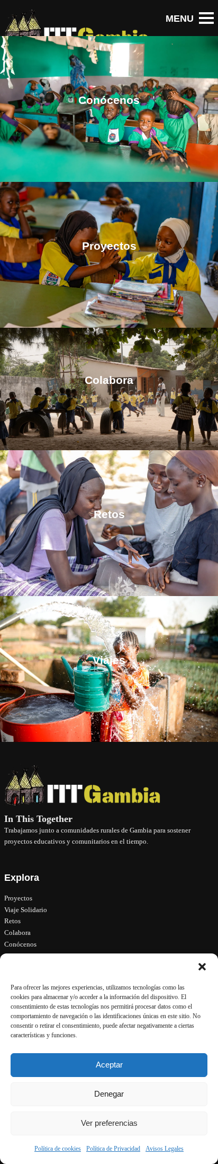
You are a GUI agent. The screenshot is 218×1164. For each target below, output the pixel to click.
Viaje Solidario (25, 910)
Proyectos (18, 898)
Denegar (109, 1093)
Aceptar (109, 1064)
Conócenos (20, 944)
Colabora (17, 933)
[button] (202, 966)
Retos (12, 921)
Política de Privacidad (113, 1148)
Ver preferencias (109, 1122)
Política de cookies (57, 1148)
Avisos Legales (165, 1148)
